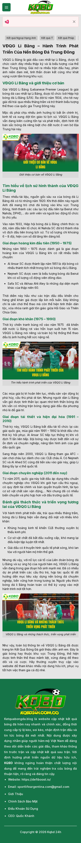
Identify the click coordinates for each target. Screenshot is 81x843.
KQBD (8, 763)
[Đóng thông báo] (74, 22)
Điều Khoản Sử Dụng (23, 808)
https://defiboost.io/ (36, 779)
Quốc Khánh (25, 816)
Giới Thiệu (15, 794)
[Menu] (6, 7)
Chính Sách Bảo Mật (23, 801)
